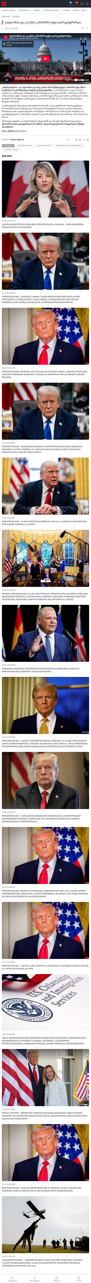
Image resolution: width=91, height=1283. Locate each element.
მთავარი (6, 16)
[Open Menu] (87, 4)
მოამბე (16, 16)
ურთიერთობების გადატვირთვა (69, 145)
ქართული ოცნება (11, 150)
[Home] (4, 4)
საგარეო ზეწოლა (44, 145)
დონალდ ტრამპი (25, 145)
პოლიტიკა (8, 145)
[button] (9, 10)
